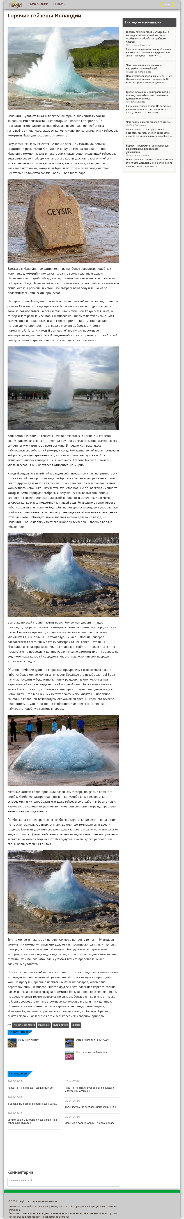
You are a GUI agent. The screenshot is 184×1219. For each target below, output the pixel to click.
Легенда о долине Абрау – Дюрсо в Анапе (90, 1123)
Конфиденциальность (45, 1201)
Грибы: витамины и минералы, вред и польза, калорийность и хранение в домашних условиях (148, 95)
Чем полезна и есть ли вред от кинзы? (148, 122)
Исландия (44, 1025)
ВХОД (167, 4)
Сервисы (59, 4)
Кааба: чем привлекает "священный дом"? (32, 1088)
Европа (76, 1025)
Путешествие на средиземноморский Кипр (90, 1107)
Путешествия (60, 1025)
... (160, 56)
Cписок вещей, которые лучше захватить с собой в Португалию (32, 1121)
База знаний (39, 4)
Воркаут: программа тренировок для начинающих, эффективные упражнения (147, 149)
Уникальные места (24, 1025)
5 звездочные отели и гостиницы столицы (32, 1104)
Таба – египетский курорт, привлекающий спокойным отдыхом (89, 1089)
